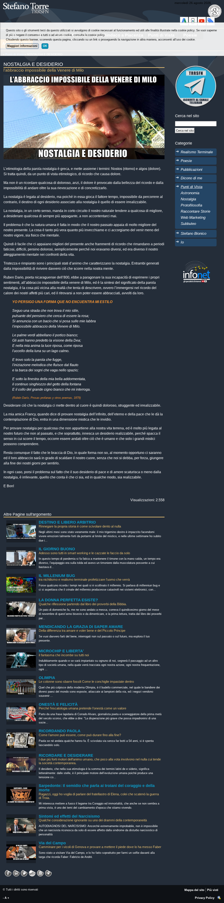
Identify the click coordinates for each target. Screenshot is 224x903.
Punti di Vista (191, 187)
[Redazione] (219, 897)
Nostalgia (188, 199)
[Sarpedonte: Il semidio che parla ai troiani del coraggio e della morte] (21, 785)
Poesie (186, 161)
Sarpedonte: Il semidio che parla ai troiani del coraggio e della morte (97, 787)
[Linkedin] (16, 872)
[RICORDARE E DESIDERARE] (21, 755)
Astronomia (190, 193)
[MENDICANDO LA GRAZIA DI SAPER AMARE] (21, 626)
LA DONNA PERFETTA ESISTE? (68, 600)
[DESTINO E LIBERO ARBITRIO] (21, 522)
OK (45, 46)
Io (182, 242)
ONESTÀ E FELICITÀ (58, 704)
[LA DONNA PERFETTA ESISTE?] (21, 600)
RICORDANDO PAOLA (59, 731)
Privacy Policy (204, 897)
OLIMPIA (47, 677)
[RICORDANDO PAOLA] (21, 731)
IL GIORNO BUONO (57, 549)
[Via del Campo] (21, 843)
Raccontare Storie (195, 211)
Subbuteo (188, 223)
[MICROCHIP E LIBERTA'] (21, 651)
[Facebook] (8, 872)
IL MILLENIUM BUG (57, 575)
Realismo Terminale (197, 152)
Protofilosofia (191, 205)
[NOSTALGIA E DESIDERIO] (84, 77)
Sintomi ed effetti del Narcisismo (69, 816)
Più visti (212, 890)
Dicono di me (191, 178)
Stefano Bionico (193, 233)
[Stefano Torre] (31, 2)
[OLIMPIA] (21, 677)
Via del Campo (52, 843)
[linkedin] (24, 872)
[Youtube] (32, 872)
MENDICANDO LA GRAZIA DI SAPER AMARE (81, 626)
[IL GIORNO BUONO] (21, 549)
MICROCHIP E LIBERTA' (61, 651)
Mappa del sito (194, 890)
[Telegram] (48, 872)
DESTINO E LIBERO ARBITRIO (67, 522)
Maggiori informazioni (22, 46)
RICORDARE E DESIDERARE (66, 755)
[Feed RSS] (40, 872)
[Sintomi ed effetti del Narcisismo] (21, 816)
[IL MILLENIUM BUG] (21, 575)
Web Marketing (193, 217)
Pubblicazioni (191, 169)
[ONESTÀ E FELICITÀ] (21, 704)
